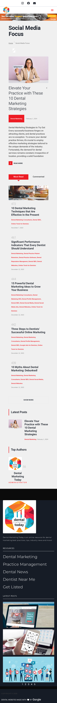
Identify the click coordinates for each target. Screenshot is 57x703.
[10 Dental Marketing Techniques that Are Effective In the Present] (28, 193)
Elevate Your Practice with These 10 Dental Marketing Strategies (26, 98)
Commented (38, 177)
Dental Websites (25, 307)
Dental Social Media (27, 303)
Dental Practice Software (27, 257)
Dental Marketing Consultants (21, 220)
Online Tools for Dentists (20, 224)
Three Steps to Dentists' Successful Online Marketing (28, 330)
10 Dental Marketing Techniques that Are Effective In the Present (25, 211)
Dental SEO (37, 220)
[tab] (18, 179)
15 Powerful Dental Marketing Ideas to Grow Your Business (26, 286)
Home (11, 43)
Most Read (18, 177)
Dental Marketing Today (18, 476)
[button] (52, 10)
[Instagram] (22, 3)
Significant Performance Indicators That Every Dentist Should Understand (28, 245)
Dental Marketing (16, 118)
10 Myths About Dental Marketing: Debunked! (24, 368)
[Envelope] (34, 3)
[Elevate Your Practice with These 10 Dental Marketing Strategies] (28, 69)
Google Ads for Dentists (28, 345)
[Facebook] (28, 3)
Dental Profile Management (31, 299)
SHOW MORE (28, 400)
